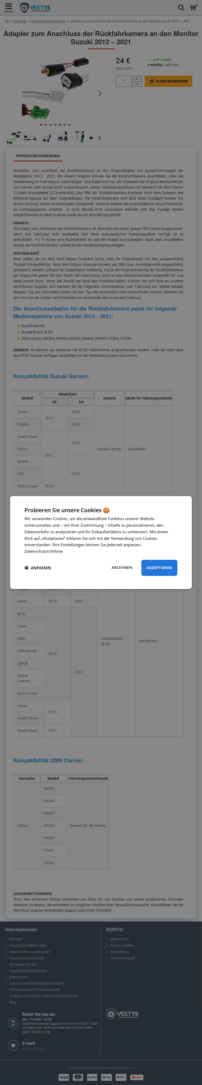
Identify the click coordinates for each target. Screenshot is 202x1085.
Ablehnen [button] (122, 567)
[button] (37, 568)
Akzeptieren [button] (159, 567)
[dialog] (101, 542)
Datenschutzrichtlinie (43, 551)
